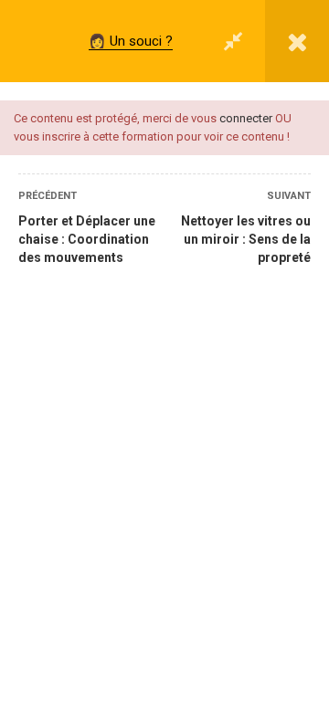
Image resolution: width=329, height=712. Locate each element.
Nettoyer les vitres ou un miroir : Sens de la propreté (246, 239)
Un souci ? (141, 41)
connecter (245, 118)
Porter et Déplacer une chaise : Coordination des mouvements (86, 239)
